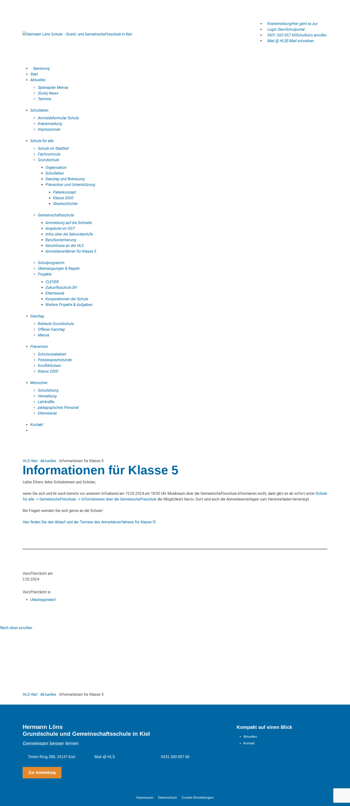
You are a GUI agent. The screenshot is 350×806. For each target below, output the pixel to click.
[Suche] (31, 430)
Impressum (144, 797)
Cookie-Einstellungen (198, 797)
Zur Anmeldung (42, 772)
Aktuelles (250, 736)
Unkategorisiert (43, 599)
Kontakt (249, 743)
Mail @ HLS (105, 757)
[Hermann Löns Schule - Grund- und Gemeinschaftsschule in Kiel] (77, 34)
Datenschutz (167, 797)
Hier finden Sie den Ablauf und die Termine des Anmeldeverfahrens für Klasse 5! (89, 522)
